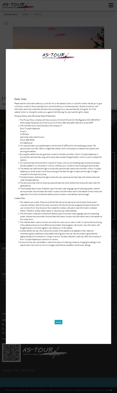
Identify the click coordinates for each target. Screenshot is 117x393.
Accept (58, 322)
